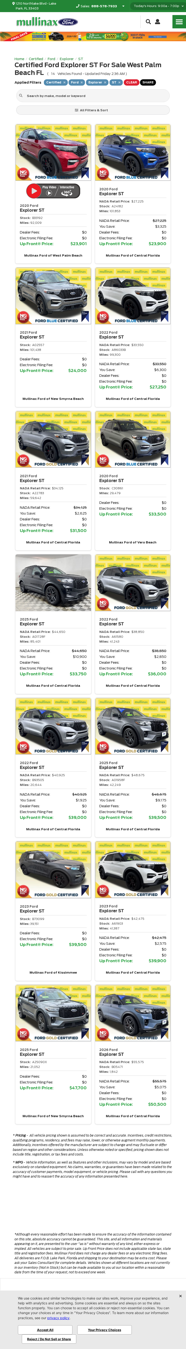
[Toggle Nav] (179, 21)
